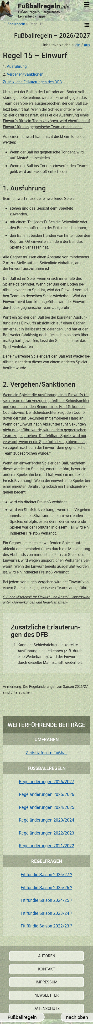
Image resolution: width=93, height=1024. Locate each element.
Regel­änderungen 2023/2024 (46, 820)
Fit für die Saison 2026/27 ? (46, 874)
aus (87, 45)
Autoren (46, 955)
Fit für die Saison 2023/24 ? (46, 913)
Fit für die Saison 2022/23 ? (46, 926)
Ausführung (17, 66)
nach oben (77, 1017)
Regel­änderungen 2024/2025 (46, 807)
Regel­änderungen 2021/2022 (46, 845)
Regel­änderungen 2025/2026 (46, 794)
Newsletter (47, 995)
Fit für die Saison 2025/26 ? (46, 887)
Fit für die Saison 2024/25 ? (46, 900)
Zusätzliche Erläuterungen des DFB (32, 82)
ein (77, 45)
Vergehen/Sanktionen (25, 74)
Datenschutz (46, 1008)
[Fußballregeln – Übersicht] (87, 25)
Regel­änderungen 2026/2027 (46, 781)
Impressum (46, 982)
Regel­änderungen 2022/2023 (46, 833)
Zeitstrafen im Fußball (46, 753)
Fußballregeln (14, 24)
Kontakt (46, 969)
